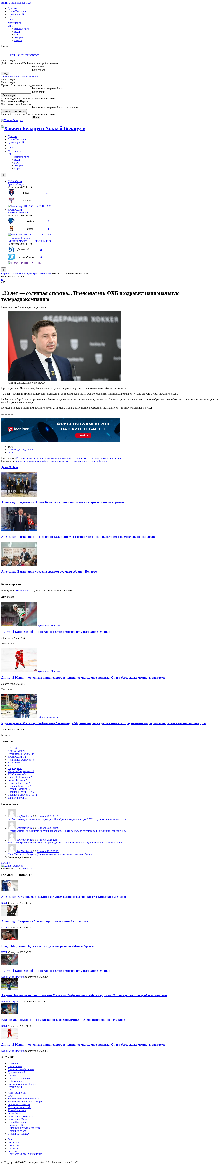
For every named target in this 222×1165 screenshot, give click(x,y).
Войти (4, 2)
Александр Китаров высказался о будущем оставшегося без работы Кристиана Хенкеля (63, 896)
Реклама (12, 1151)
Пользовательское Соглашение (25, 1153)
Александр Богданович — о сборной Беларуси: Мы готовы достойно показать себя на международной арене (78, 536)
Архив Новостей (41, 273)
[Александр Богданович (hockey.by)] (64, 379)
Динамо (12, 8)
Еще (10, 25)
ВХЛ (17, 31)
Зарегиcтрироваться (20, 2)
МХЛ (17, 34)
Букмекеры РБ (16, 14)
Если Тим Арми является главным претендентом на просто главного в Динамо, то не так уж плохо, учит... (67, 842)
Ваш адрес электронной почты (49, 88)
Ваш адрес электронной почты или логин (55, 107)
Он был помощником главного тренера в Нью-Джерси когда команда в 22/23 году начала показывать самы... (68, 819)
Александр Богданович (20, 449)
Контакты (28, 868)
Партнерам (14, 1148)
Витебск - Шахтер (18, 212)
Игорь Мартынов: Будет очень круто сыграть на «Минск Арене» (47, 946)
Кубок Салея (15, 181)
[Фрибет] (60, 441)
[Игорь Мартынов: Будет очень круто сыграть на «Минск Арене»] (9, 939)
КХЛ (10, 17)
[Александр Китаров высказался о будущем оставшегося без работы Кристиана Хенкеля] (9, 890)
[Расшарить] (6, 414)
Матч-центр (14, 22)
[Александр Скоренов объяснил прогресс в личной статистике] (9, 915)
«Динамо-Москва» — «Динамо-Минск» (30, 240)
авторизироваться (24, 590)
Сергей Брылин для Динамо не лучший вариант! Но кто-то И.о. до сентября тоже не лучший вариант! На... (67, 830)
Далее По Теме (9, 467)
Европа (18, 40)
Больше (5, 862)
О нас (11, 1139)
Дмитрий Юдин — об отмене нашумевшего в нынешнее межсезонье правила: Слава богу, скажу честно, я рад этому (83, 677)
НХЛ (10, 20)
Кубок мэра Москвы (19, 238)
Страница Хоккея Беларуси (16, 273)
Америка (19, 37)
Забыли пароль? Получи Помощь (19, 76)
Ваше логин (38, 91)
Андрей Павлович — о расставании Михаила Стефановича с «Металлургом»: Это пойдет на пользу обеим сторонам (84, 995)
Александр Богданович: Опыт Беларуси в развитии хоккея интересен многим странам (62, 502)
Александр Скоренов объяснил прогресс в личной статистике (44, 921)
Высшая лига (21, 28)
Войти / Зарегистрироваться (23, 54)
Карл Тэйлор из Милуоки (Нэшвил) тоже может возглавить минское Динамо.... (52, 854)
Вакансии (13, 1145)
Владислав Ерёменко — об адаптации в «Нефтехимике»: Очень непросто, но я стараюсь (63, 1019)
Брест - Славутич (17, 184)
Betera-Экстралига (18, 11)
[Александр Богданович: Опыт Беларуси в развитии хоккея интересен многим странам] (19, 495)
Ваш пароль (38, 69)
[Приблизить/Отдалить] (12, 414)
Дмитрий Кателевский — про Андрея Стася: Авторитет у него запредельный (55, 631)
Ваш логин (38, 66)
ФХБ (10, 452)
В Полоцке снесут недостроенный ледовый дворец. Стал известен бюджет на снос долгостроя (68, 458)
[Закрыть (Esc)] (2, 414)
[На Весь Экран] (9, 414)
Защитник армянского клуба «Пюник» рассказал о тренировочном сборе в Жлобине (62, 461)
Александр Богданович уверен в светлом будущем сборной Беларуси (49, 571)
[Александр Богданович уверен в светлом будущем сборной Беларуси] (19, 565)
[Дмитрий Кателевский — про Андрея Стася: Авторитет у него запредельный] (19, 625)
